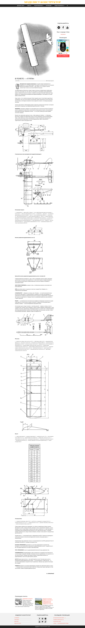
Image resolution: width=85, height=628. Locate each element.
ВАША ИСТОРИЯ (17, 623)
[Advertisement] (42, 14)
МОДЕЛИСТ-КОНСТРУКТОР (42, 2)
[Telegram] (59, 27)
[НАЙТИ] (67, 5)
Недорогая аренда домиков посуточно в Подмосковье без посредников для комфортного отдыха (48, 601)
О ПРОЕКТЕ (16, 617)
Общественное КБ (59, 5)
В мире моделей (50, 80)
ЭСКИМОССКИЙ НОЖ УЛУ (58, 619)
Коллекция (48, 5)
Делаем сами (20, 5)
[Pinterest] (42, 618)
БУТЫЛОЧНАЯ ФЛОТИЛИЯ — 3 (59, 617)
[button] (25, 5)
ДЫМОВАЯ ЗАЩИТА (28, 598)
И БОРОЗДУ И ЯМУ (57, 621)
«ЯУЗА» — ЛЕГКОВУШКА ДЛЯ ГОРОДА (60, 623)
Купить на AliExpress (63, 55)
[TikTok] (45, 622)
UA (65, 34)
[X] (42, 622)
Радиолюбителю (38, 5)
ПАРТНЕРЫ (16, 619)
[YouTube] (67, 27)
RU (61, 34)
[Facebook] (63, 27)
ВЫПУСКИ (16, 621)
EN (63, 34)
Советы (29, 5)
